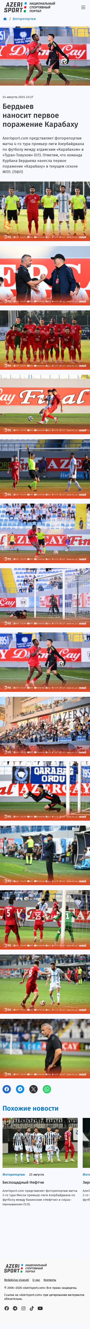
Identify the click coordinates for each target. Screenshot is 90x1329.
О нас (36, 1280)
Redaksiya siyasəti (16, 1280)
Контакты (50, 1280)
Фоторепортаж (24, 19)
